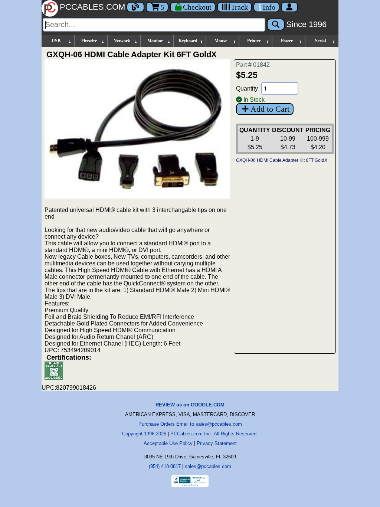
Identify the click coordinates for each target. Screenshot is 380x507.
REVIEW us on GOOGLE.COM (190, 405)
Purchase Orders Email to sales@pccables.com (190, 424)
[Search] (276, 24)
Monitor (155, 40)
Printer (254, 40)
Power (287, 40)
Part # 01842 (253, 65)
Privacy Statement (217, 443)
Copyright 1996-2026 (144, 433)
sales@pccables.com (208, 466)
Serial (320, 40)
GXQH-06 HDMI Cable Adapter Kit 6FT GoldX (281, 160)
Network (122, 40)
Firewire (89, 40)
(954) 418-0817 (165, 466)
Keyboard (187, 40)
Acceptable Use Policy (168, 443)
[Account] (289, 7)
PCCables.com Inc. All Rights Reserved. (214, 433)
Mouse (220, 40)
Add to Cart (269, 109)
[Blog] (135, 7)
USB (56, 40)
